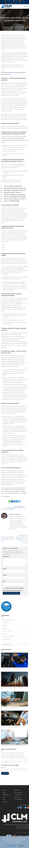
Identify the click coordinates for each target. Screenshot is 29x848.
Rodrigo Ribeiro (20, 27)
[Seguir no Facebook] (18, 807)
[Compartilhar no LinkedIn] (17, 501)
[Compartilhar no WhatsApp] (9, 501)
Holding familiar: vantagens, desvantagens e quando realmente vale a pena (13, 688)
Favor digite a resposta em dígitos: (10, 765)
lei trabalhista (18, 507)
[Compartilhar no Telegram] (19, 501)
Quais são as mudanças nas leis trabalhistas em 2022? (7, 538)
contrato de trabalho (10, 507)
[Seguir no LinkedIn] (25, 807)
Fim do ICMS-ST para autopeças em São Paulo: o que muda (11, 668)
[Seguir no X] (23, 807)
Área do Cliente (21, 3)
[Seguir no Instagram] (21, 807)
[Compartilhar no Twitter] (14, 501)
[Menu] (25, 6)
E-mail (5, 575)
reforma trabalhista (10, 509)
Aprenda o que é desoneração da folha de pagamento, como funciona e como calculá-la (22, 539)
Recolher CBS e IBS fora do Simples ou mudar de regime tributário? (13, 745)
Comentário (6, 556)
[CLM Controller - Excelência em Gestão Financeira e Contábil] (8, 6)
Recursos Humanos (18, 506)
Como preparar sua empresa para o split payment (10, 726)
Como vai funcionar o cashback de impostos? (9, 707)
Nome (5, 568)
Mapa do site (14, 3)
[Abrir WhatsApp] (25, 844)
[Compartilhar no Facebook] (12, 501)
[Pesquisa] (27, 6)
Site (4, 581)
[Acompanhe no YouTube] (28, 807)
